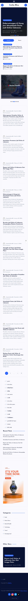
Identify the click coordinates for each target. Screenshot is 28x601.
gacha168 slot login (11, 420)
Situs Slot (9, 407)
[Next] (24, 544)
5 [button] (17, 35)
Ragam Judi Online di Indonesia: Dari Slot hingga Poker (12, 560)
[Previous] (22, 544)
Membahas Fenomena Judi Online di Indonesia (14, 439)
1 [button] (10, 35)
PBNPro (10, 583)
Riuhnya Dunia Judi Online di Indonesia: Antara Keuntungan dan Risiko (13, 355)
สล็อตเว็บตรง (10, 387)
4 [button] (14, 35)
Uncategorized (7, 20)
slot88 (8, 397)
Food (6, 517)
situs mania (10, 394)
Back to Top (14, 598)
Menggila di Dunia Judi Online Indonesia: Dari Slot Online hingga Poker (13, 249)
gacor (8, 381)
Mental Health (14, 85)
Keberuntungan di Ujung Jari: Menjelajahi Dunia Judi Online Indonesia (13, 26)
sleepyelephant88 (9, 30)
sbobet (8, 424)
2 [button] (12, 35)
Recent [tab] (19, 40)
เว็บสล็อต (9, 411)
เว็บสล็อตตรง (10, 417)
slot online (9, 384)
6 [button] (18, 35)
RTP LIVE (9, 427)
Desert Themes (24, 590)
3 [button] (13, 35)
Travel (6, 530)
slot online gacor (11, 404)
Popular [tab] (8, 40)
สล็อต (8, 391)
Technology (7, 527)
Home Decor (7, 520)
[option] (14, 21)
